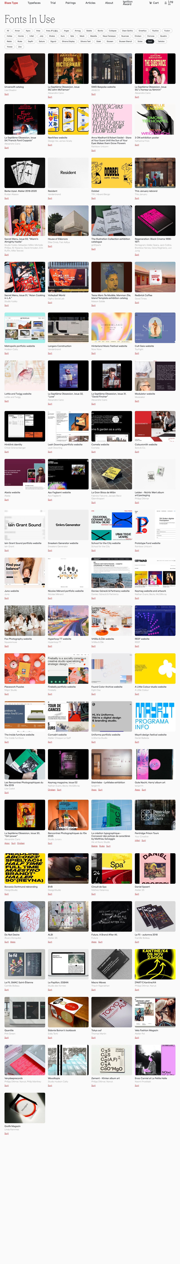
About (109, 3)
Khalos (52, 36)
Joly (41, 36)
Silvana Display (68, 41)
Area (38, 31)
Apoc (28, 31)
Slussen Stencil (125, 41)
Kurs (63, 36)
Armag (78, 31)
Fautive (155, 31)
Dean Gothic (127, 31)
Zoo (20, 47)
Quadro (163, 36)
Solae (140, 41)
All (8, 31)
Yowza (9, 47)
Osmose (150, 36)
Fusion (167, 31)
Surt (150, 41)
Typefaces (34, 3)
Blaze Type (11, 3)
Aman (17, 31)
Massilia (93, 36)
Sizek (98, 41)
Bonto (100, 31)
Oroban (138, 36)
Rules (20, 41)
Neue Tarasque (109, 36)
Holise (9, 36)
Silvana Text (86, 41)
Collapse (112, 31)
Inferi (32, 36)
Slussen (110, 41)
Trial (53, 3)
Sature (42, 41)
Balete (89, 31)
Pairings (71, 3)
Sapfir (30, 41)
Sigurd (53, 41)
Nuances (125, 36)
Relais (9, 41)
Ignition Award (127, 2)
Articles (90, 3)
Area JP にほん (52, 31)
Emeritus (142, 31)
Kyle (72, 36)
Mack (82, 36)
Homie (21, 36)
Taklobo (161, 41)
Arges (66, 31)
